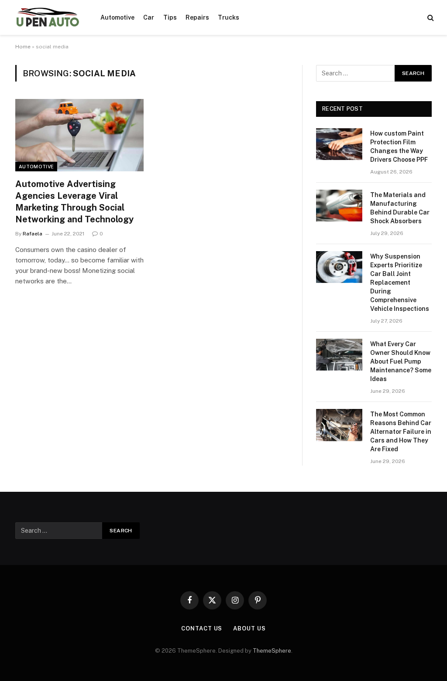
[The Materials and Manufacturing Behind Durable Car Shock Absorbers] (339, 205)
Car (148, 17)
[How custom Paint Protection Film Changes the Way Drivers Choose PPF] (339, 144)
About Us (249, 628)
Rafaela (32, 234)
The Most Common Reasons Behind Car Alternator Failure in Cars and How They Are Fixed (400, 432)
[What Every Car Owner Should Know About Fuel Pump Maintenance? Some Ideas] (339, 355)
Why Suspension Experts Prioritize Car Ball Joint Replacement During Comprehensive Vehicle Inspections (399, 282)
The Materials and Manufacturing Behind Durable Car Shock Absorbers (400, 208)
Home (23, 47)
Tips (170, 17)
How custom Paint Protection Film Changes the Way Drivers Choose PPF (399, 146)
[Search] (430, 17)
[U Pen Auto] (47, 17)
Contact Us (201, 628)
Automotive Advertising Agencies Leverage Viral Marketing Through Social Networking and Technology (74, 202)
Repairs (197, 17)
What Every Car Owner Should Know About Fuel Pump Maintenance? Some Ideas (400, 361)
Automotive (117, 17)
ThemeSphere (272, 650)
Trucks (228, 17)
